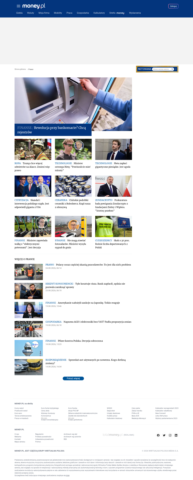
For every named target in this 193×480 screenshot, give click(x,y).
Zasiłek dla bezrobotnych (77, 416)
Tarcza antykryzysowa (23, 416)
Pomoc (38, 442)
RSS (65, 439)
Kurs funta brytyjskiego (50, 408)
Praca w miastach (21, 418)
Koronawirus (46, 416)
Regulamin (39, 434)
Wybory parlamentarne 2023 (166, 418)
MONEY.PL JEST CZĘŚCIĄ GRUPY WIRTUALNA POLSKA (39, 451)
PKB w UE (135, 413)
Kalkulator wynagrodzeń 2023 (166, 408)
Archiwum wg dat (70, 434)
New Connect (160, 413)
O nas (17, 434)
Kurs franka (72, 408)
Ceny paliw (136, 408)
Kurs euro (18, 413)
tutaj (68, 475)
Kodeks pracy (112, 416)
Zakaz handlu (137, 411)
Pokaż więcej (73, 378)
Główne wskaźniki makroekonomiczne (82, 413)
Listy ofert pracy (161, 416)
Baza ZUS (135, 416)
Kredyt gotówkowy (75, 420)
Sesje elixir (111, 411)
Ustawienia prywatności (44, 439)
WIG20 (109, 408)
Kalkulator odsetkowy (163, 411)
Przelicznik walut (21, 411)
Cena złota (45, 411)
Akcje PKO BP (73, 411)
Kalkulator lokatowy (114, 418)
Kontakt (18, 439)
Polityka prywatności (43, 437)
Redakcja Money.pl (139, 418)
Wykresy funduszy (48, 413)
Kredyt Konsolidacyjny (49, 420)
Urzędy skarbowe (113, 413)
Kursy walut (19, 408)
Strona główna (20, 69)
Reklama (18, 437)
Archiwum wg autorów (72, 437)
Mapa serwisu (20, 442)
